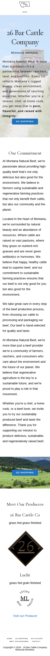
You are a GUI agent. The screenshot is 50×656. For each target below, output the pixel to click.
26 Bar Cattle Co (25, 4)
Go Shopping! (25, 121)
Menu (25, 12)
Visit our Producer (25, 616)
